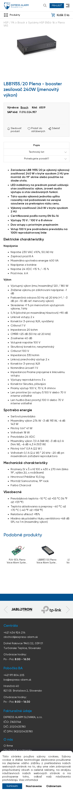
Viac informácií (28, 780)
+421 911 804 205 (14, 675)
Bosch (21, 23)
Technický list (36, 152)
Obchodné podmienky (18, 750)
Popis (36, 145)
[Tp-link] (22, 609)
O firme (8, 746)
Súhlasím (12, 786)
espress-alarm (16, 5)
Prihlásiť (57, 6)
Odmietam (53, 786)
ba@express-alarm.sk (17, 679)
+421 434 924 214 (14, 632)
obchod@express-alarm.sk (21, 637)
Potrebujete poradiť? (36, 158)
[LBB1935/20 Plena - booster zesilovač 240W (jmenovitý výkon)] (36, 47)
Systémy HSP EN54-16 (41, 23)
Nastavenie (34, 786)
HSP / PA (9, 23)
